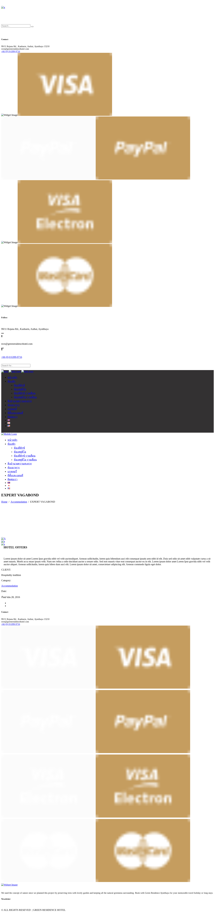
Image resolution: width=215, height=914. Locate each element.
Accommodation (19, 501)
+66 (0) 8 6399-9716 (10, 51)
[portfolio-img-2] (3, 541)
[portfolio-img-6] (3, 538)
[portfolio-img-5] (3, 544)
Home (4, 501)
